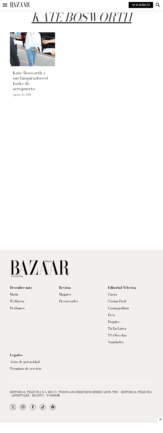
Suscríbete (141, 5)
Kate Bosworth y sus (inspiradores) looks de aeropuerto (30, 80)
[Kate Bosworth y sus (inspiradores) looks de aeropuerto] (32, 49)
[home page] (20, 5)
